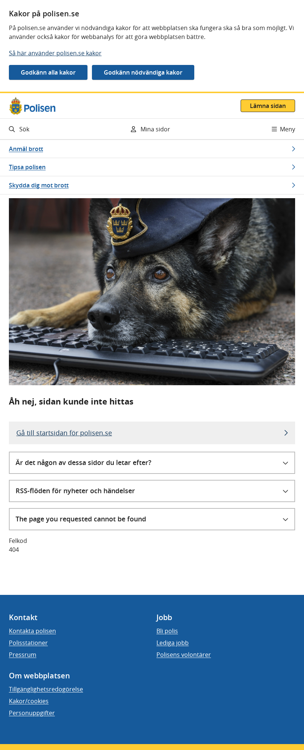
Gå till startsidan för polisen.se (64, 432)
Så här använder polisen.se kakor (55, 53)
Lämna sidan (268, 106)
